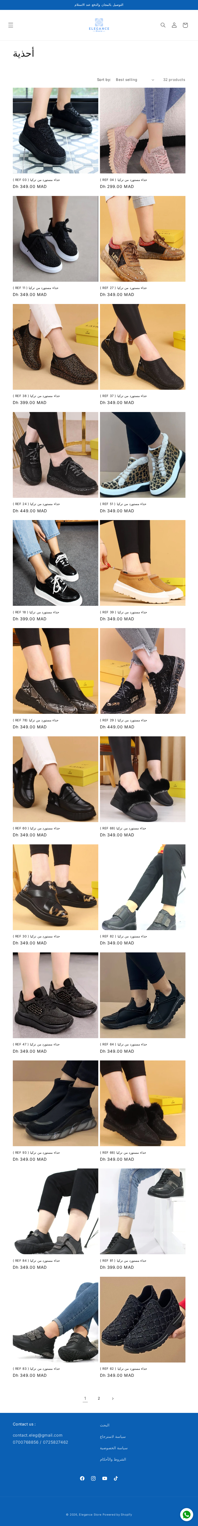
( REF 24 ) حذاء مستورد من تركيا (36, 504)
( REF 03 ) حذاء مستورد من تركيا (36, 180)
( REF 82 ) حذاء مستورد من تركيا (123, 936)
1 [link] (85, 1398)
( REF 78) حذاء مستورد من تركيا (36, 720)
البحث (104, 1425)
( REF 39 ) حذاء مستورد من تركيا (123, 612)
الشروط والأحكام (113, 1459)
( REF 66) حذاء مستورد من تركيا (123, 1152)
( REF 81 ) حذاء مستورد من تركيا (123, 1260)
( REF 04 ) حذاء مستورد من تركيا (123, 180)
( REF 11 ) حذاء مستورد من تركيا (35, 288)
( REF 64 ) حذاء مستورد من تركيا (123, 1044)
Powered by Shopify (117, 1514)
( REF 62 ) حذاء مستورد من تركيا (123, 1368)
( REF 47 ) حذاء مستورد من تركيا (36, 1044)
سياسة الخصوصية (114, 1448)
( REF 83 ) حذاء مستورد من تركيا (36, 1368)
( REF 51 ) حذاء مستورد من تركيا (123, 504)
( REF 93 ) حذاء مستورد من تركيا (36, 1152)
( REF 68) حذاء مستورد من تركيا (123, 828)
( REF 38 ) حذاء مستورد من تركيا (36, 396)
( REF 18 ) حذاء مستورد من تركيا (36, 612)
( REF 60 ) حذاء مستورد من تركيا (36, 828)
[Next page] (112, 1398)
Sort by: (104, 80)
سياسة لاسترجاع (113, 1436)
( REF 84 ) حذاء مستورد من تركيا (36, 1260)
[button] (10, 25)
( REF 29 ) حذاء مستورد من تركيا (123, 720)
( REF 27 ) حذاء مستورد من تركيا (123, 288)
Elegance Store (90, 1514)
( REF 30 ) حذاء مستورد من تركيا (36, 936)
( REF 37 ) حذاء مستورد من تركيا (123, 396)
